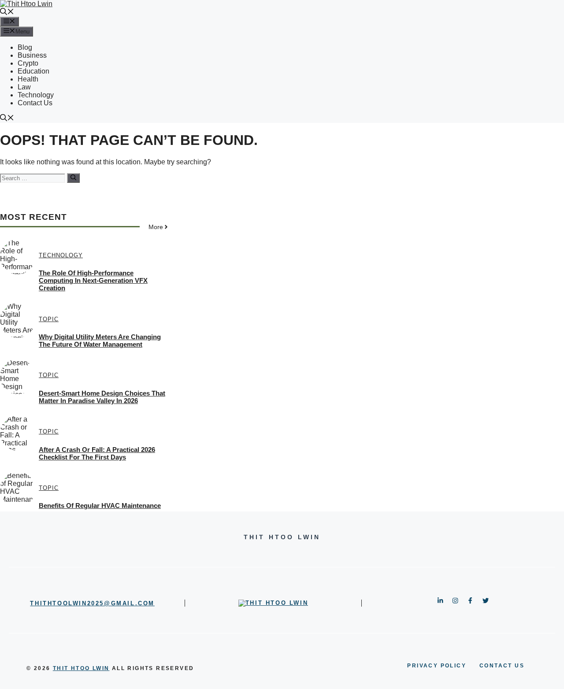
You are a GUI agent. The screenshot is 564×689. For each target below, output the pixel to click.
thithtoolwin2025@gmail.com (92, 603)
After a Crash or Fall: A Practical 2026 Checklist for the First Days (97, 453)
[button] (7, 12)
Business (32, 55)
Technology (36, 95)
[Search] (73, 178)
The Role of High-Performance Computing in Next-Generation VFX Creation (93, 280)
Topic (49, 319)
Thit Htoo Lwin (81, 668)
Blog (25, 47)
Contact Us (35, 103)
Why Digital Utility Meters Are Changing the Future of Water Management (100, 340)
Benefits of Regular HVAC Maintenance (100, 505)
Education (33, 71)
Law (24, 87)
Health (28, 79)
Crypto (28, 63)
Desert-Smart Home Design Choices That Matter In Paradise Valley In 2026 (102, 396)
